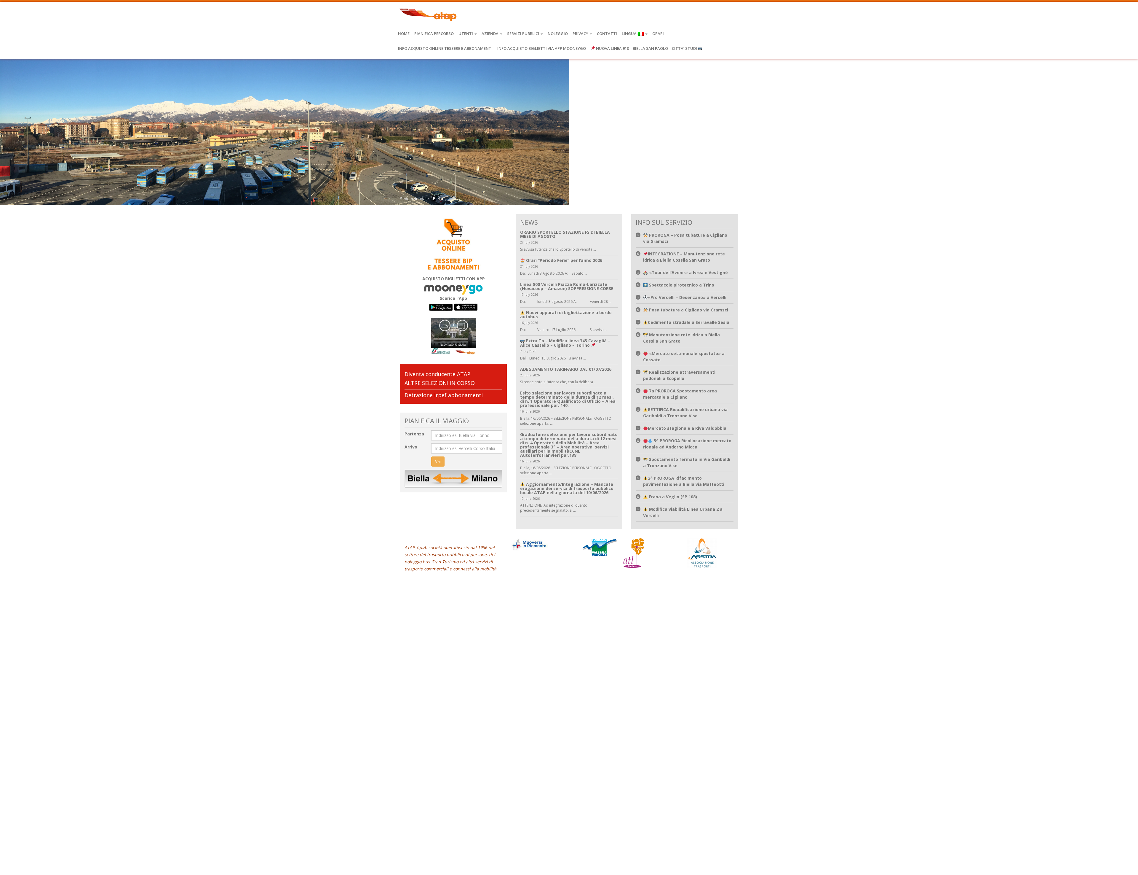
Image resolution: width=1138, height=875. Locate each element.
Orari (658, 33)
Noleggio (558, 33)
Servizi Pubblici (523, 33)
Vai (438, 461)
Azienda (490, 33)
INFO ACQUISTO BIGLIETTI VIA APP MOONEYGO (541, 48)
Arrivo (411, 447)
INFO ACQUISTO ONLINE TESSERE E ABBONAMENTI (445, 48)
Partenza (414, 434)
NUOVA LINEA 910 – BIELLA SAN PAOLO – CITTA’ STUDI (646, 48)
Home (404, 33)
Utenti (466, 33)
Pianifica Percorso (434, 33)
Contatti (607, 33)
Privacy (581, 33)
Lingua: (630, 33)
